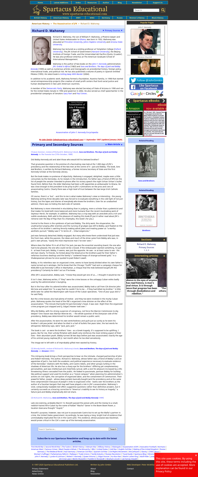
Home (40, 2)
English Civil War (125, 449)
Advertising (37, 471)
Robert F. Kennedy (74, 456)
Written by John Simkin (101, 464)
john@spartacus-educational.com (68, 139)
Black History (157, 18)
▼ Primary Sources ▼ (112, 30)
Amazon (45, 351)
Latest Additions (61, 2)
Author (106, 2)
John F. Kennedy (99, 64)
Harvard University (100, 51)
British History (78, 447)
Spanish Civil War (100, 451)
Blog (120, 2)
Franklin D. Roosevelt (96, 459)
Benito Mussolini (79, 459)
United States (102, 449)
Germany (106, 18)
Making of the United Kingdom (145, 449)
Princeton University (73, 42)
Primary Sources (146, 247)
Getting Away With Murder (71, 74)
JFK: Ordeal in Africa (61, 66)
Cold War (113, 449)
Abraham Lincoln (113, 459)
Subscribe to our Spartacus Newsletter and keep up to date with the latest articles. (77, 440)
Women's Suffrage (41, 454)
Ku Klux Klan (116, 456)
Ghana (83, 39)
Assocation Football (148, 447)
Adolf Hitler (144, 456)
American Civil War (84, 451)
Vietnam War (91, 447)
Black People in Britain (68, 449)
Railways (73, 454)
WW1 (78, 18)
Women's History (136, 18)
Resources (92, 2)
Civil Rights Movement (118, 451)
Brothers (146, 230)
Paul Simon (82, 93)
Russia (120, 18)
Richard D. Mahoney (146, 244)
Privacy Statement (40, 468)
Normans (161, 447)
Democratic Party (54, 88)
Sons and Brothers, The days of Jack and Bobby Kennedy (75, 398)
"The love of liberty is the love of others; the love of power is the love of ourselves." (146, 291)
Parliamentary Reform (59, 454)
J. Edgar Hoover (103, 456)
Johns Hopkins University (95, 42)
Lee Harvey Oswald (129, 459)
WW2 (92, 18)
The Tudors (66, 447)
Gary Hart (67, 93)
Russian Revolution (113, 454)
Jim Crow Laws (65, 459)
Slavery (144, 451)
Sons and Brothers (146, 180)
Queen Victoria (89, 456)
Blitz (93, 449)
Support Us (157, 2)
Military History (104, 447)
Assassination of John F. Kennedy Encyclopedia (77, 132)
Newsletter (137, 2)
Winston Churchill (145, 57)
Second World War (52, 447)
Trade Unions (84, 454)
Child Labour (154, 451)
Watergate (116, 447)
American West (37, 449)
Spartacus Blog (140, 454)
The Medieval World (54, 451)
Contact (130, 468)
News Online (38, 473)
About (93, 468)
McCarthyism (134, 451)
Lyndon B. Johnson (57, 456)
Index (78, 2)
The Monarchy (84, 449)
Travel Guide (128, 454)
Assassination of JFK (130, 447)
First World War (37, 447)
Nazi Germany (69, 451)
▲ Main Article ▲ (114, 144)
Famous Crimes (51, 449)
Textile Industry (97, 454)
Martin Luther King (130, 456)
